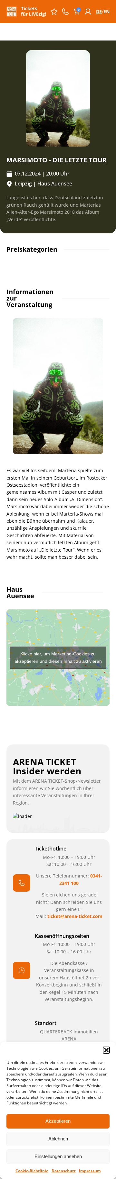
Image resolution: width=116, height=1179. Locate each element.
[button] (106, 1050)
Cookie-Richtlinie (31, 1171)
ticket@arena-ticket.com (74, 916)
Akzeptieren (58, 1121)
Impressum (90, 1171)
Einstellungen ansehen (58, 1156)
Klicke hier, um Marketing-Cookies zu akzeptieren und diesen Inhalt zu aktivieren (58, 657)
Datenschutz (64, 1171)
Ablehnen (58, 1138)
